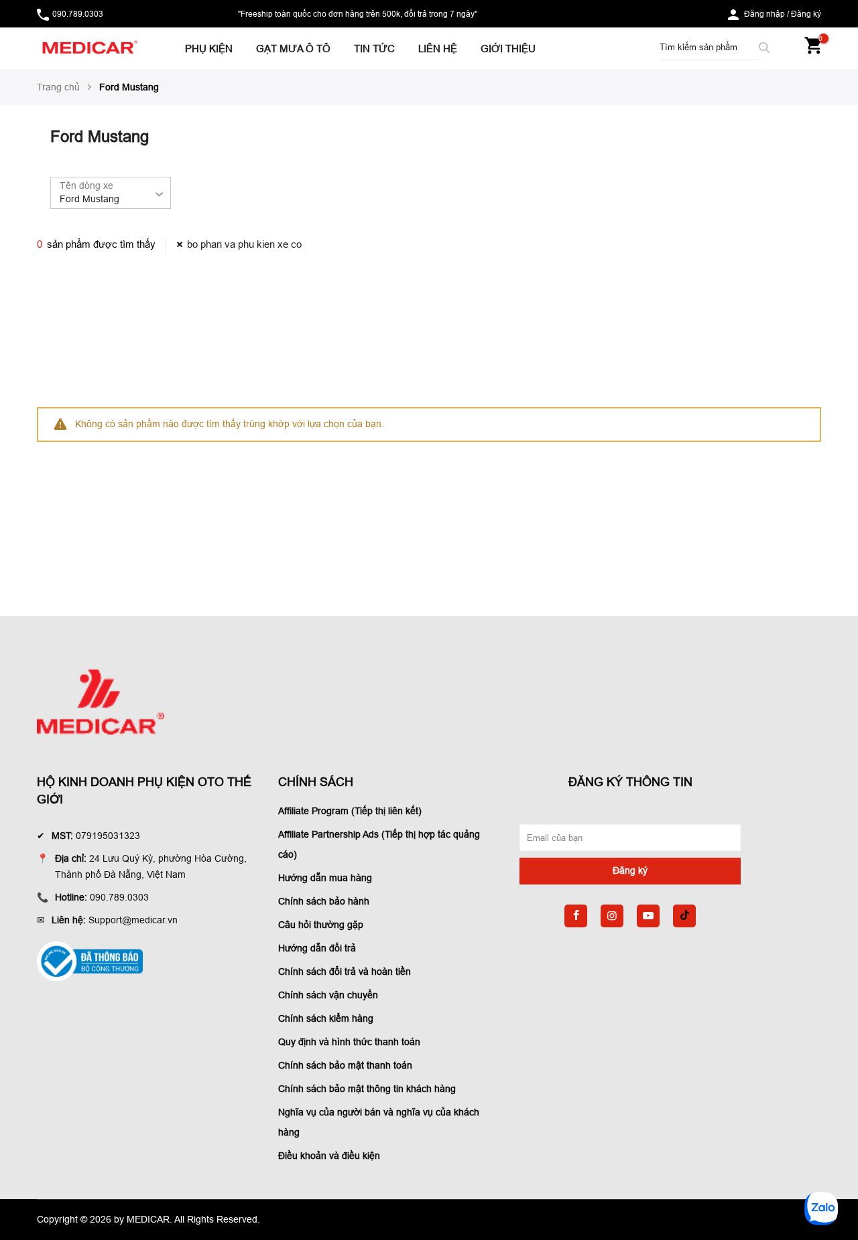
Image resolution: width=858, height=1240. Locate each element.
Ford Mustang (89, 198)
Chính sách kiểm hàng (325, 1018)
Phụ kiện (209, 49)
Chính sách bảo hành (323, 901)
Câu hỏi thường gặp (320, 924)
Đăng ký (806, 14)
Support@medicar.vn (133, 920)
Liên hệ (437, 49)
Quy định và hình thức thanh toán (349, 1041)
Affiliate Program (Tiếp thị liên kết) (350, 810)
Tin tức (374, 49)
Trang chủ (58, 87)
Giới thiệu (508, 49)
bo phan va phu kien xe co (244, 244)
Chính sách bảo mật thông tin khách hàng (367, 1088)
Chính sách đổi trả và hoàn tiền (344, 971)
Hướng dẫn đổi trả (317, 948)
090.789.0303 (77, 14)
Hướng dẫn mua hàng (325, 877)
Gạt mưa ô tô (293, 49)
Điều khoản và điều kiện (329, 1155)
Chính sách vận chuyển (328, 995)
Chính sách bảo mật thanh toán (345, 1065)
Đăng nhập (764, 14)
